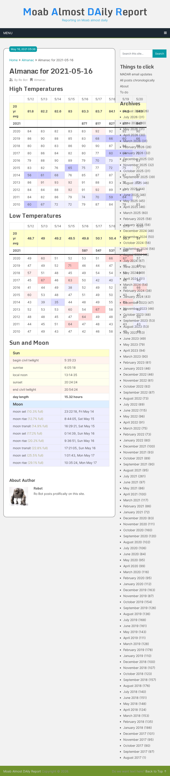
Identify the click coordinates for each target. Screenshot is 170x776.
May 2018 (130, 703)
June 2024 (131, 266)
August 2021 (132, 470)
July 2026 (130, 117)
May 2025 (130, 201)
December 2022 (135, 374)
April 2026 (130, 135)
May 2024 (130, 272)
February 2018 (133, 721)
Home (13, 60)
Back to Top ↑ (156, 771)
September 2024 (135, 249)
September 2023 (135, 320)
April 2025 (130, 207)
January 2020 (133, 584)
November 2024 (135, 237)
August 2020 (132, 542)
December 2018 (135, 662)
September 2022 (135, 392)
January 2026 (133, 153)
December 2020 (135, 518)
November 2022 (135, 380)
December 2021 (134, 446)
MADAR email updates (136, 74)
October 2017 (133, 745)
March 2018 (132, 715)
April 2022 (130, 422)
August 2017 (132, 757)
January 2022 (133, 440)
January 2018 (133, 727)
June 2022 (131, 410)
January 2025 (133, 225)
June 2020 (131, 554)
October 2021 (133, 458)
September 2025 (135, 177)
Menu (7, 33)
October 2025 (133, 171)
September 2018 (135, 680)
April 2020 (130, 566)
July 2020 (130, 548)
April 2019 (130, 638)
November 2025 (135, 165)
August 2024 (132, 255)
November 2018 (135, 668)
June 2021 (130, 482)
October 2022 (133, 386)
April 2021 (130, 494)
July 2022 (130, 404)
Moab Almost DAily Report (22, 771)
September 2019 (135, 608)
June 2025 (131, 195)
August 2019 (132, 614)
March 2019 (132, 644)
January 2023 (133, 368)
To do (124, 92)
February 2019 (133, 650)
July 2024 (130, 261)
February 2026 (134, 147)
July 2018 (130, 692)
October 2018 (133, 674)
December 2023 (135, 302)
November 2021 (135, 452)
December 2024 (135, 231)
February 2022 (133, 434)
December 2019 (135, 590)
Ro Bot (23, 80)
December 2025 (135, 159)
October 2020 (133, 530)
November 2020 (135, 524)
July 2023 (130, 332)
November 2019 (135, 596)
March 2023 (132, 356)
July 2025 (130, 189)
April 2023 (130, 350)
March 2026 (132, 141)
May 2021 (130, 488)
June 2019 (131, 626)
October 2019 (133, 602)
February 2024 (134, 290)
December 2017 (134, 733)
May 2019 (130, 632)
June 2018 (131, 698)
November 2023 (135, 308)
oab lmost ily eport (85, 12)
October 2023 (133, 314)
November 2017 (135, 739)
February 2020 (134, 578)
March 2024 (132, 284)
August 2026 (132, 111)
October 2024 (133, 243)
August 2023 (132, 326)
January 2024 (133, 296)
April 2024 (130, 278)
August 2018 (132, 686)
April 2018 (130, 709)
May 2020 (130, 560)
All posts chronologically (137, 80)
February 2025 (134, 219)
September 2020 (135, 536)
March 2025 (132, 213)
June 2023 (131, 338)
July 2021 (130, 476)
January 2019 (133, 656)
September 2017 (135, 751)
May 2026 (130, 129)
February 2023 (134, 362)
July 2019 (130, 620)
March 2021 (131, 500)
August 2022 (132, 398)
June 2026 (131, 123)
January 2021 (133, 512)
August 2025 (132, 183)
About (124, 86)
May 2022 (130, 416)
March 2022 (132, 428)
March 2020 (132, 572)
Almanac (28, 60)
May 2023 (130, 344)
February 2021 (133, 506)
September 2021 (135, 464)
